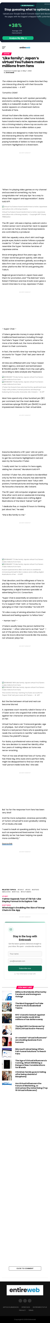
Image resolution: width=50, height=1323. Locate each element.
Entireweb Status (40, 1307)
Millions (7, 892)
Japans (36, 890)
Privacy (22, 1310)
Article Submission (11, 1307)
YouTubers (26, 892)
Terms (31, 1310)
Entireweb (10, 72)
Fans (28, 890)
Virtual (16, 892)
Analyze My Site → (18, 38)
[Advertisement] (25, 168)
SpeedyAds (25, 1307)
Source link (7, 843)
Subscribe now (25, 968)
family (21, 890)
